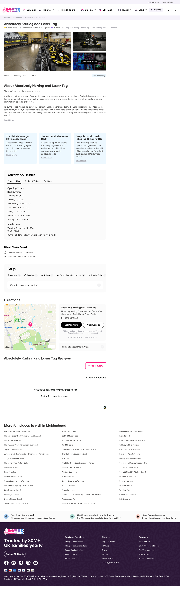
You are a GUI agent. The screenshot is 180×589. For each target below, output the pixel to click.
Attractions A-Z (71, 554)
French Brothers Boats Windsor (16, 481)
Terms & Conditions (146, 558)
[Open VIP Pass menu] (115, 9)
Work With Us (167, 2)
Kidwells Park (124, 436)
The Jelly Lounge (68, 490)
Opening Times (20, 75)
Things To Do (67, 9)
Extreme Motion (68, 476)
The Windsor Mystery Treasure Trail (18, 485)
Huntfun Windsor (68, 485)
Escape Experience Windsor (73, 481)
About (6, 75)
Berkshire (29, 18)
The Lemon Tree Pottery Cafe (16, 463)
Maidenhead (40, 18)
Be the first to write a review (55, 396)
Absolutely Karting (69, 431)
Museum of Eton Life (127, 476)
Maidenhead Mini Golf (12, 440)
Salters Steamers (126, 481)
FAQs (34, 75)
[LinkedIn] (13, 563)
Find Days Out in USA (110, 563)
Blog (141, 9)
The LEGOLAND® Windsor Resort (132, 472)
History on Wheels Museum (130, 458)
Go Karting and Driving (70, 28)
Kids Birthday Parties (100, 28)
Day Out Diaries (108, 542)
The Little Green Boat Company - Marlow (78, 463)
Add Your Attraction (146, 550)
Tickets (46, 9)
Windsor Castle (125, 490)
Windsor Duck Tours (127, 485)
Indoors (114, 28)
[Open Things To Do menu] (78, 9)
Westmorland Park (69, 499)
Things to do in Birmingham (76, 546)
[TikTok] (21, 563)
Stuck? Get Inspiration (74, 550)
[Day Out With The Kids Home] (11, 10)
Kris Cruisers (124, 499)
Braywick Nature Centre (71, 440)
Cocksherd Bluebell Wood (129, 449)
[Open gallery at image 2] (89, 41)
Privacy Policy (144, 554)
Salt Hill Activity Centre (128, 467)
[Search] (168, 10)
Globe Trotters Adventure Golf (16, 503)
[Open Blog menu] (146, 9)
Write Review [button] (95, 365)
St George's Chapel (12, 494)
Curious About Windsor (128, 494)
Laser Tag (85, 28)
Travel (125, 9)
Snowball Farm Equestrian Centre (75, 454)
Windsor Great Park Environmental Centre (78, 503)
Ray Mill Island (67, 445)
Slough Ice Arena (11, 467)
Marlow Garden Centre (13, 476)
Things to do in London (74, 542)
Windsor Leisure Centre (71, 467)
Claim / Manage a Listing (148, 546)
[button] (55, 396)
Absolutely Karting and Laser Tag (17, 431)
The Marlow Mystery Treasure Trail (133, 463)
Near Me (157, 10)
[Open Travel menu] (131, 9)
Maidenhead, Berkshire (31, 28)
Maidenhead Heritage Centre (130, 431)
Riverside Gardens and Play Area (132, 440)
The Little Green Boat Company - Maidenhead (22, 436)
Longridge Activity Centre (129, 454)
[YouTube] (35, 563)
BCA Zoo (65, 458)
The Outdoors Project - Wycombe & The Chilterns (81, 494)
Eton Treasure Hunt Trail (13, 490)
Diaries (89, 9)
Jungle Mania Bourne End (14, 458)
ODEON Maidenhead (70, 436)
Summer (31, 9)
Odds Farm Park (10, 472)
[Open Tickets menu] (53, 9)
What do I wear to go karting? (24, 285)
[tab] (14, 181)
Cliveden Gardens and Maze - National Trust (79, 449)
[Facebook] (6, 563)
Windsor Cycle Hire (69, 472)
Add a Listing (153, 2)
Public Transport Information (75, 347)
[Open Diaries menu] (95, 9)
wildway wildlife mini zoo (129, 445)
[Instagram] (28, 563)
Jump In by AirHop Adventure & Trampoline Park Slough (26, 454)
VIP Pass (107, 9)
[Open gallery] (37, 51)
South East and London (13, 18)
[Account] (175, 10)
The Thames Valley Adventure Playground (21, 445)
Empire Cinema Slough (13, 499)
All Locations (70, 558)
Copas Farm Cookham (13, 449)
